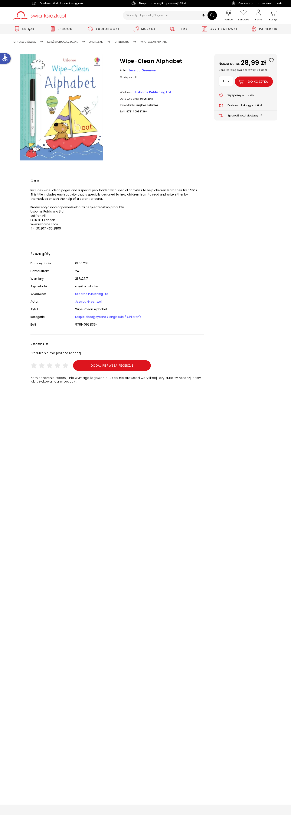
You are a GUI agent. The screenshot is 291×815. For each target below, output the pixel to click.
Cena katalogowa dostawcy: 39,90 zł (243, 69)
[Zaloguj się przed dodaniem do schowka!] (271, 60)
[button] (203, 15)
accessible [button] (5, 58)
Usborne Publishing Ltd (153, 92)
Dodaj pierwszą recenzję (112, 365)
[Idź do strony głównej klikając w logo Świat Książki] (39, 15)
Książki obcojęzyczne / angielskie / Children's (108, 317)
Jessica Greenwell (142, 70)
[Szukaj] (212, 15)
